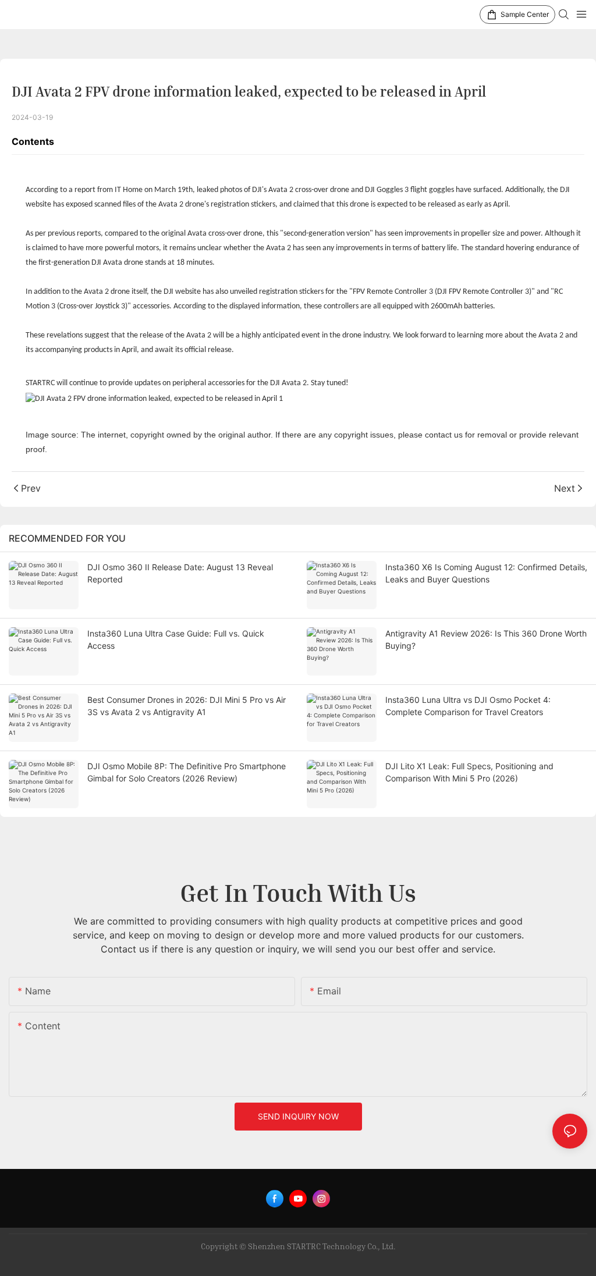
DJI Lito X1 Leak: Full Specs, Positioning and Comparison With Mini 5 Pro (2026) (469, 772)
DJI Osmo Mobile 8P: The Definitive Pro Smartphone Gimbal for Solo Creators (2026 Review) (186, 772)
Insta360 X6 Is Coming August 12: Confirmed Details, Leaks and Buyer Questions (486, 573)
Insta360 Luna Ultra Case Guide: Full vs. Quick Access (175, 639)
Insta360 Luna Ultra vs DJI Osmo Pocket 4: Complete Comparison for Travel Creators (468, 706)
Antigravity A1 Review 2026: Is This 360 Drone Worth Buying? (486, 639)
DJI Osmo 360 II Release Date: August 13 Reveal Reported (180, 573)
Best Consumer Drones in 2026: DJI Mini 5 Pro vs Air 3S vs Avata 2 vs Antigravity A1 (186, 706)
